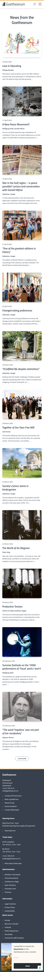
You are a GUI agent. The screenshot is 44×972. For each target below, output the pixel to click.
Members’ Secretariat (12, 875)
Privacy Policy (10, 907)
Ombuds (8, 927)
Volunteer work (10, 889)
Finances (8, 892)
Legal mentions (10, 904)
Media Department (11, 931)
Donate (7, 920)
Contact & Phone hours (13, 796)
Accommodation (11, 806)
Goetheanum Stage (12, 882)
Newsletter (9, 934)
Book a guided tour (12, 799)
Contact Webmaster (12, 810)
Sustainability (10, 911)
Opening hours (10, 831)
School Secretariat (11, 878)
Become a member (12, 924)
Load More (22, 759)
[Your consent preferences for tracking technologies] (40, 968)
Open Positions (10, 885)
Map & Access (9, 803)
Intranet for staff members (14, 938)
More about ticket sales (13, 863)
